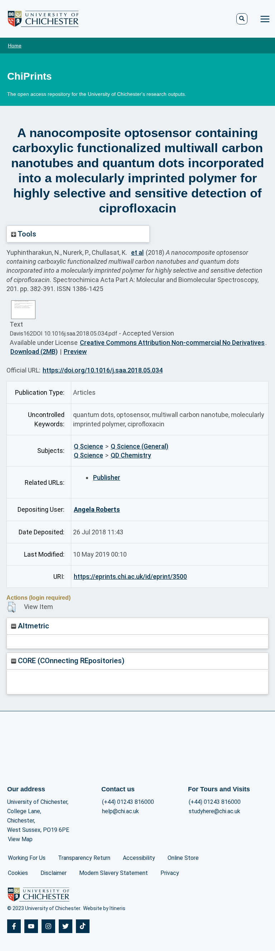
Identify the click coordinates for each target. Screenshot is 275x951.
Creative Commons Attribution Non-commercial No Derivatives (172, 342)
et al (137, 252)
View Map (20, 839)
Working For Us (26, 857)
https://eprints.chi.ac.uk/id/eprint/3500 (130, 576)
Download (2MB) (34, 351)
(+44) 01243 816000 (128, 801)
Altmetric (32, 626)
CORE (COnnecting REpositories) (70, 660)
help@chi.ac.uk (120, 811)
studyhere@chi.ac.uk (214, 811)
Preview (75, 351)
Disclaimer (53, 873)
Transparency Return (84, 857)
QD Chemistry (131, 455)
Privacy (169, 873)
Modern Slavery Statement (113, 873)
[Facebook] (14, 926)
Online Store (183, 857)
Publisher (106, 477)
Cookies (18, 873)
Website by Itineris (104, 908)
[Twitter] (65, 926)
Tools (26, 234)
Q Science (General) (139, 446)
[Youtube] (31, 926)
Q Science (88, 446)
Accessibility (139, 857)
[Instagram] (48, 926)
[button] (11, 607)
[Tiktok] (83, 926)
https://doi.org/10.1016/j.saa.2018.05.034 (103, 370)
